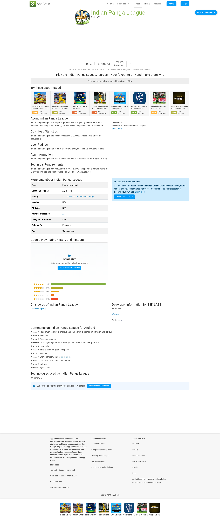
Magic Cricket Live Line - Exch (179, 106)
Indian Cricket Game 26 (60, 106)
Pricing (147, 4)
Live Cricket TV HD (79, 106)
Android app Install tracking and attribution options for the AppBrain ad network (149, 480)
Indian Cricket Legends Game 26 (100, 106)
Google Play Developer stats (102, 450)
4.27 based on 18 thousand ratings (78, 196)
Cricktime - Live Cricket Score (139, 106)
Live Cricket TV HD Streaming (119, 106)
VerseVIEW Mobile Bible (59, 488)
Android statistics (98, 444)
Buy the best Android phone (102, 467)
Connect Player (56, 482)
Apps (138, 4)
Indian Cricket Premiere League (40, 106)
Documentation (138, 456)
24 (63, 214)
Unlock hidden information (69, 268)
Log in (185, 4)
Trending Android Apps (100, 456)
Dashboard (158, 4)
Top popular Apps (98, 461)
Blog (134, 473)
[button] (150, 319)
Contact (135, 444)
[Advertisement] (107, 43)
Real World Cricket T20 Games (159, 106)
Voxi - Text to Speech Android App (63, 476)
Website (115, 314)
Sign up (171, 4)
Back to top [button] (214, 494)
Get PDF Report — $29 (124, 197)
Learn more (140, 192)
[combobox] (116, 4)
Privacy (135, 450)
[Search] (129, 4)
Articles (135, 467)
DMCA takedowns (139, 461)
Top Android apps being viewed (62, 470)
